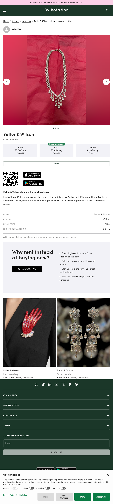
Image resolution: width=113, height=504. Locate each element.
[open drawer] (4, 11)
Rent (56, 164)
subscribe (56, 452)
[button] (56, 395)
